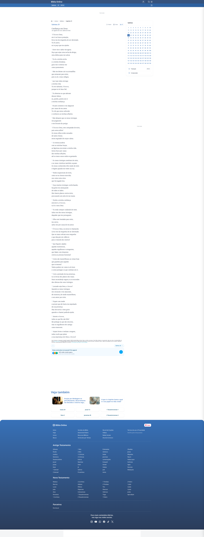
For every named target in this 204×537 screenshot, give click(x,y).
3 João (129, 489)
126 (140, 58)
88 (145, 48)
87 (143, 48)
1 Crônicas (81, 454)
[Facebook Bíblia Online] (104, 521)
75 (138, 45)
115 (138, 55)
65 (138, 43)
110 (150, 53)
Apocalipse (130, 494)
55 (138, 40)
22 (131, 32)
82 (131, 48)
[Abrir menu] (151, 1)
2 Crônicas (81, 457)
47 (143, 38)
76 (140, 45)
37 (143, 35)
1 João (129, 484)
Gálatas (80, 484)
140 (150, 60)
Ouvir (109, 24)
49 (147, 38)
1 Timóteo (106, 482)
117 (143, 55)
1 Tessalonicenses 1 (112, 410)
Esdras (80, 459)
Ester (79, 464)
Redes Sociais (107, 435)
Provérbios (81, 472)
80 (150, 45)
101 (128, 53)
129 (148, 58)
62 (131, 43)
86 (140, 48)
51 (128, 40)
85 (138, 48)
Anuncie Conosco (108, 438)
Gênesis (55, 449)
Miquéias (130, 454)
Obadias (130, 449)
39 (147, 35)
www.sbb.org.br (57, 341)
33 (133, 35)
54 (135, 40)
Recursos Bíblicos (83, 435)
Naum (129, 457)
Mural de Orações (108, 430)
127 (143, 58)
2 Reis (79, 452)
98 (145, 50)
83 (133, 48)
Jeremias (105, 457)
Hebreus (105, 492)
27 (143, 32)
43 (133, 38)
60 (150, 40)
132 (131, 60)
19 (147, 30)
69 (147, 43)
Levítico (55, 454)
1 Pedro (105, 497)
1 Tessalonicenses (83, 494)
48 (145, 38)
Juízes (54, 464)
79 (147, 45)
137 (143, 60)
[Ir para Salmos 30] (53, 345)
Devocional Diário (83, 433)
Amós (104, 472)
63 (133, 43)
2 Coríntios (81, 482)
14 (135, 30)
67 (143, 43)
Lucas (54, 487)
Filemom (105, 489)
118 (145, 55)
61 (128, 43)
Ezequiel (105, 462)
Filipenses (81, 489)
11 (128, 30)
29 (147, 32)
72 (131, 45)
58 (145, 40)
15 (138, 30)
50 (150, 38)
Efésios (80, 487)
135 (138, 60)
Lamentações (107, 459)
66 (140, 43)
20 (150, 30)
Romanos (56, 494)
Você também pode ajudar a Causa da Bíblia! (79, 342)
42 (131, 38)
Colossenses (81, 492)
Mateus (55, 482)
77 (143, 45)
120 (150, 55)
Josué (54, 462)
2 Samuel (55, 472)
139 (148, 60)
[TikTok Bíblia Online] (108, 521)
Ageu (129, 464)
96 (140, 50)
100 (150, 50)
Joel (104, 470)
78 (145, 45)
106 (140, 53)
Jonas (129, 452)
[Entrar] (143, 1)
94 (135, 50)
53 (133, 40)
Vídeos (105, 433)
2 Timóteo (106, 484)
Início (54, 430)
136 (140, 60)
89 (147, 48)
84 (135, 48)
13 (133, 30)
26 (140, 32)
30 (150, 32)
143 (133, 63)
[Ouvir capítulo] (151, 5)
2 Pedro (129, 482)
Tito (104, 487)
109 (148, 53)
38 (145, 35)
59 (147, 40)
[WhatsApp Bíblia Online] (100, 521)
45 (138, 38)
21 (128, 32)
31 (58, 5)
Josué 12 (87, 410)
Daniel (104, 464)
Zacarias (130, 467)
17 (143, 30)
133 (133, 60)
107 (143, 53)
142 (131, 63)
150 (150, 63)
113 (133, 55)
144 (136, 63)
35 (138, 35)
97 (143, 50)
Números (56, 457)
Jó (78, 467)
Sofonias (130, 462)
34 (135, 35)
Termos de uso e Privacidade (136, 430)
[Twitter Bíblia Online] (112, 521)
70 (150, 43)
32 (131, 35)
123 (133, 58)
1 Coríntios (56, 497)
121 (128, 58)
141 (128, 63)
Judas (129, 492)
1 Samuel (55, 470)
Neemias (80, 462)
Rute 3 (63, 415)
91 (128, 50)
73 (133, 45)
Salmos (62, 21)
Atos (54, 492)
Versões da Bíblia (83, 430)
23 (133, 32)
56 (140, 40)
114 (136, 55)
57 (143, 40)
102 (131, 53)
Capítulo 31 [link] (69, 21)
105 (138, 53)
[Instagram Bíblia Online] (91, 521)
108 (145, 53)
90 (150, 48)
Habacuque (130, 459)
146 (140, 63)
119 (148, 55)
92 (131, 50)
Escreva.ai (56, 508)
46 (140, 38)
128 (145, 58)
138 (145, 60)
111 (128, 55)
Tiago (104, 494)
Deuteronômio (57, 459)
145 (138, 63)
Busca (54, 438)
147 (143, 63)
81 (128, 48)
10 (150, 27)
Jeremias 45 (87, 415)
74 (135, 45)
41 (128, 38)
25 (138, 32)
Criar (116, 24)
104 (136, 53)
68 (145, 43)
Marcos (55, 484)
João (54, 489)
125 (138, 58)
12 (131, 30)
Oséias (105, 467)
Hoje (54, 433)
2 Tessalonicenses (83, 497)
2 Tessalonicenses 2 (112, 415)
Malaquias (130, 470)
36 (140, 35)
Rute (54, 467)
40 (150, 35)
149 (148, 63)
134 (136, 60)
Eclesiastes (106, 449)
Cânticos (105, 452)
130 (150, 58)
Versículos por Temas (84, 438)
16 (140, 30)
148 (145, 63)
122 (131, 58)
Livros (56, 21)
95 (138, 50)
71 (128, 45)
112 (131, 55)
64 (135, 43)
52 (131, 40)
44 (135, 38)
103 (133, 53)
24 (135, 32)
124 (136, 58)
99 (147, 50)
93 (133, 50)
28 (145, 32)
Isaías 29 (62, 410)
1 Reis (79, 449)
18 (145, 30)
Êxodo (55, 452)
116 (140, 55)
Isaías (104, 454)
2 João (129, 487)
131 (128, 60)
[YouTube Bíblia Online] (96, 521)
